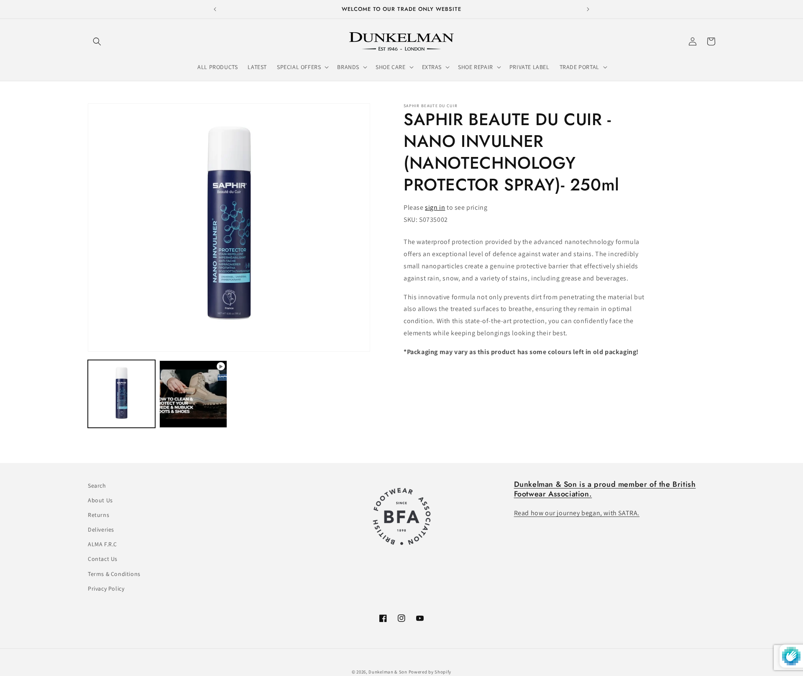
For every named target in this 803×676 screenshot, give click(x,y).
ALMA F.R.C (102, 544)
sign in (435, 207)
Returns (98, 515)
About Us (100, 500)
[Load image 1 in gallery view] (121, 394)
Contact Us (103, 559)
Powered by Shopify (430, 672)
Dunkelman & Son (387, 672)
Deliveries (101, 530)
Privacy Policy (106, 588)
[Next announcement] (588, 9)
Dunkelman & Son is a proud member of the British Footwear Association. (605, 489)
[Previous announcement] (215, 9)
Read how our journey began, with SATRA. (576, 513)
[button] (97, 41)
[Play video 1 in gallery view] (193, 394)
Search (97, 485)
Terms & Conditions (114, 574)
